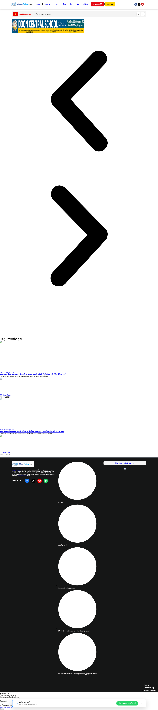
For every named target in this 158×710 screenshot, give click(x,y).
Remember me (6, 705)
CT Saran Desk (5, 395)
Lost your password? (7, 707)
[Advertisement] (79, 321)
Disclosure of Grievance (125, 463)
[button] (79, 101)
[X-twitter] (139, 4)
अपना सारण (3, 372)
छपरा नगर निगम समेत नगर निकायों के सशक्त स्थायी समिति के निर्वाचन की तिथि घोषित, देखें (32, 374)
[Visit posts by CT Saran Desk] (8, 393)
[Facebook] (135, 4)
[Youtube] (142, 4)
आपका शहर (11, 372)
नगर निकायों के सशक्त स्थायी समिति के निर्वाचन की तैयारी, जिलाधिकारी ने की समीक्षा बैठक (32, 431)
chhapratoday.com (16, 470)
